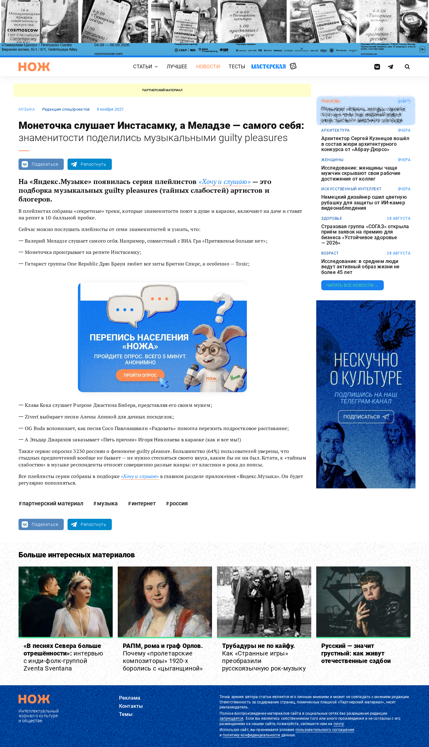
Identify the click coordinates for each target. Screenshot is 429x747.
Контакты (131, 706)
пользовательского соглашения (325, 730)
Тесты (237, 67)
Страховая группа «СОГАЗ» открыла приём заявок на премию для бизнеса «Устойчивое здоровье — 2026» (365, 235)
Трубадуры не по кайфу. (264, 657)
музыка (27, 109)
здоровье (331, 218)
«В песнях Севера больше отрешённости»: (63, 657)
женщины (332, 160)
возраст (330, 253)
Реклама (129, 698)
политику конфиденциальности (251, 735)
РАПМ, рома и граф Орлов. (163, 657)
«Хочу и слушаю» (224, 181)
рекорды (330, 101)
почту (339, 724)
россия (179, 503)
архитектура (335, 130)
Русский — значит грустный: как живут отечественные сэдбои (356, 653)
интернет (144, 503)
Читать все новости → (352, 285)
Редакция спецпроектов (66, 109)
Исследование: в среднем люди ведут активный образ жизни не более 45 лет (360, 267)
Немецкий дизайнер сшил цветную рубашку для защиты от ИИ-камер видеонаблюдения (364, 202)
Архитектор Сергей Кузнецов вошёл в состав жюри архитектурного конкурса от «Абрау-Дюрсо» (365, 144)
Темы (126, 714)
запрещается (231, 718)
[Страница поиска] (407, 66)
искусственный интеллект (351, 189)
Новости (208, 67)
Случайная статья (293, 66)
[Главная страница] (34, 66)
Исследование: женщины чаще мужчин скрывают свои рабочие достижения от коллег (360, 173)
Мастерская (268, 66)
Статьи (142, 67)
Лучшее (177, 67)
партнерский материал (52, 503)
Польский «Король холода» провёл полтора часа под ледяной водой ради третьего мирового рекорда (363, 114)
